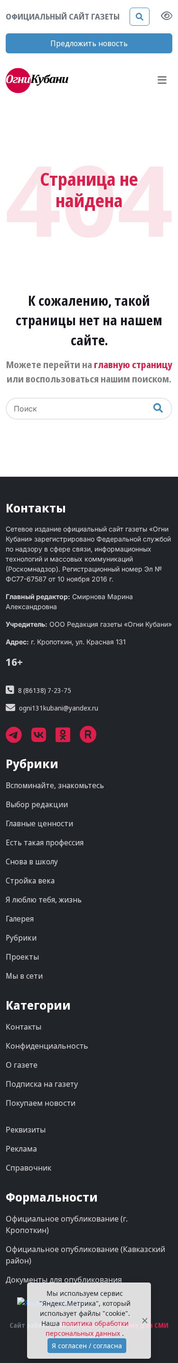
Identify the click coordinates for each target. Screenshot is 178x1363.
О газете (21, 1065)
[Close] (144, 1321)
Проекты (22, 957)
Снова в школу (32, 861)
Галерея (20, 918)
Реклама (21, 1148)
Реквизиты (26, 1129)
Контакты (23, 1027)
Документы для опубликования (64, 1279)
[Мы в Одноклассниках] (68, 738)
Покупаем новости (40, 1103)
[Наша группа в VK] (43, 738)
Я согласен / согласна (87, 1345)
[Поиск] (140, 17)
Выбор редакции (37, 804)
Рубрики (21, 937)
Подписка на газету (42, 1084)
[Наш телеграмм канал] (18, 738)
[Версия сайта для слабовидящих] (166, 16)
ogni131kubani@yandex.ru (58, 707)
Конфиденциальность (47, 1046)
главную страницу (133, 364)
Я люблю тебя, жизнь (44, 899)
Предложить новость (89, 43)
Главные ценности (39, 823)
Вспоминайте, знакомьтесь (55, 785)
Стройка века (30, 880)
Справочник (28, 1168)
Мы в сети (24, 976)
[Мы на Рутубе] (93, 738)
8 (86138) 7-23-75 (44, 690)
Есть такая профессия (45, 842)
